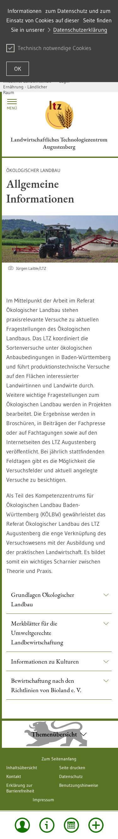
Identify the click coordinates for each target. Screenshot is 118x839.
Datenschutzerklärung (80, 29)
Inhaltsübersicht (21, 767)
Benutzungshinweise (78, 785)
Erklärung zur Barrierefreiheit (20, 788)
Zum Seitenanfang (59, 759)
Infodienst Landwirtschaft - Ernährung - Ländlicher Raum (28, 86)
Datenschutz (71, 776)
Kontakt (13, 776)
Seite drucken (72, 767)
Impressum (43, 800)
